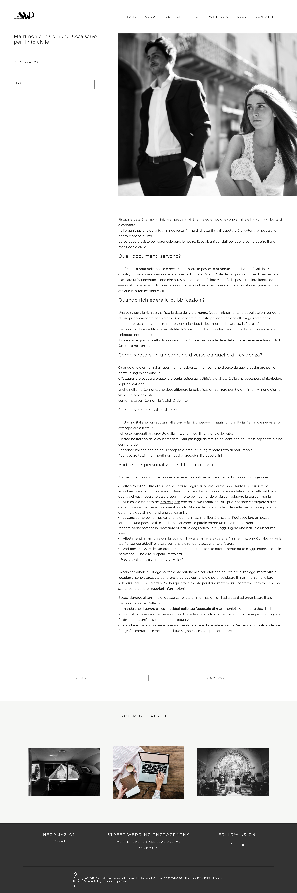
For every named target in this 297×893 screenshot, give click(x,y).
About (151, 16)
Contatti (59, 841)
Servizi (173, 16)
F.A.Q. (194, 16)
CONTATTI (264, 16)
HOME (131, 16)
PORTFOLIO (218, 16)
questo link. (215, 455)
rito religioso (170, 502)
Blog (17, 82)
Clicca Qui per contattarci (212, 631)
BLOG (242, 16)
